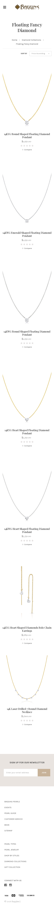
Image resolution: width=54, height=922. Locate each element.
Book (6, 825)
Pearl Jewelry (11, 849)
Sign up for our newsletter (27, 762)
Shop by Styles (11, 855)
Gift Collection (12, 867)
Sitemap (8, 830)
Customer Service (13, 819)
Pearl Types (10, 844)
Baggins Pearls (12, 801)
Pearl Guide (10, 813)
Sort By (24, 53)
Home (14, 40)
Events (7, 807)
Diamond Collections (31, 40)
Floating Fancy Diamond (27, 44)
